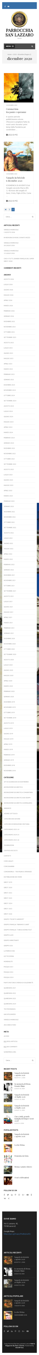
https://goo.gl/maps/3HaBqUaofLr (17, 1234)
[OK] (31, 1195)
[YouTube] (28, 1195)
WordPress (19, 1347)
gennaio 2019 (9, 760)
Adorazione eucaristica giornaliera (18, 803)
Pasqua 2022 (8, 972)
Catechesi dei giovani (12, 819)
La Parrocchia (9, 951)
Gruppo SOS (8, 946)
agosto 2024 (9, 406)
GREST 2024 (8, 903)
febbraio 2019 (9, 755)
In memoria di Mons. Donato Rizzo (17, 237)
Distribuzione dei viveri (13, 877)
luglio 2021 (8, 601)
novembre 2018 (10, 770)
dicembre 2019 (9, 702)
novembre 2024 (10, 390)
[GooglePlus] (23, 1195)
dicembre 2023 (9, 448)
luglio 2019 (8, 728)
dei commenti (10, 1047)
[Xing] (8, 1198)
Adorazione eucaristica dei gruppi (17, 798)
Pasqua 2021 (8, 967)
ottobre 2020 (9, 649)
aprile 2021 (8, 617)
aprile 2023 (8, 490)
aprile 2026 (8, 300)
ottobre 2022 (9, 522)
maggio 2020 (8, 675)
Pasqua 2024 (8, 977)
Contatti (7, 856)
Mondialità (8, 961)
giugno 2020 (8, 670)
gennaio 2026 (9, 316)
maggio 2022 (8, 549)
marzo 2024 (8, 432)
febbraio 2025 (9, 374)
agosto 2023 (9, 469)
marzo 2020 (8, 686)
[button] (10, 46)
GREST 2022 (8, 893)
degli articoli (10, 1041)
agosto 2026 (9, 279)
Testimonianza (9, 1009)
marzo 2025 (8, 369)
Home (9, 54)
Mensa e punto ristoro (23, 1167)
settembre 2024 (10, 401)
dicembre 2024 (9, 385)
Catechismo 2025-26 (11, 840)
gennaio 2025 (9, 379)
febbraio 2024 (9, 438)
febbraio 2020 (9, 691)
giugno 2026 (8, 290)
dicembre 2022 (9, 512)
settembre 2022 (10, 527)
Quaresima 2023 (10, 998)
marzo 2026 (8, 305)
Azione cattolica (10, 813)
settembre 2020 (10, 654)
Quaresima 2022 (10, 993)
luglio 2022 (8, 538)
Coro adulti (8, 861)
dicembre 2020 (9, 638)
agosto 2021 (9, 596)
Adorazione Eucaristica (13, 787)
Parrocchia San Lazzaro (19, 32)
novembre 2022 (10, 517)
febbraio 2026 (9, 311)
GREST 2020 (8, 887)
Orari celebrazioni (21, 1177)
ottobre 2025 (9, 332)
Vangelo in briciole (11, 1019)
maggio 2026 (8, 295)
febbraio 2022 (9, 564)
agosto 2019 (9, 723)
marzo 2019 (8, 749)
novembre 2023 (10, 453)
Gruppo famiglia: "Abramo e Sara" (16, 924)
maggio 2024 (8, 422)
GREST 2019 (8, 882)
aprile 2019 (8, 744)
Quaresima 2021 (10, 988)
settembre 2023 (10, 464)
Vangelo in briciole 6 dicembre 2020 (15, 179)
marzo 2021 (8, 623)
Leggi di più (13, 135)
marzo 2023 (8, 496)
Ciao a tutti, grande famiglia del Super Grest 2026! (24, 1118)
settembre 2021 (10, 591)
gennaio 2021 (9, 633)
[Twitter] (8, 1195)
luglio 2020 (8, 665)
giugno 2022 (8, 543)
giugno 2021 (8, 607)
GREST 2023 (8, 898)
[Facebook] (5, 6)
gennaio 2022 (9, 570)
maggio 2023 (8, 485)
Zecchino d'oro (10, 1025)
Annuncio (7, 808)
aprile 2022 (8, 554)
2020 (14, 54)
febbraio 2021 (9, 628)
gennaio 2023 (9, 506)
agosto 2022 (9, 533)
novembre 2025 (10, 327)
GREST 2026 (8, 914)
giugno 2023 (8, 480)
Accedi (6, 1036)
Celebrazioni (9, 845)
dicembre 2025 (9, 321)
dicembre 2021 (9, 575)
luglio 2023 (8, 475)
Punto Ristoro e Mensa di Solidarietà (18, 982)
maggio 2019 (8, 739)
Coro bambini (9, 866)
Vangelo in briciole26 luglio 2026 (21, 1096)
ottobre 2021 (9, 586)
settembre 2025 (10, 337)
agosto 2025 (9, 342)
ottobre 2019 (9, 712)
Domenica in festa (21, 1156)
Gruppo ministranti (11, 940)
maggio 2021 (8, 612)
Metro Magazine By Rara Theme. (20, 1344)
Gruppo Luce (8, 935)
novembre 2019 (10, 707)
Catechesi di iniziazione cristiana (16, 824)
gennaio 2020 (9, 697)
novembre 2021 (10, 580)
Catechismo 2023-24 (11, 829)
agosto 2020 (9, 660)
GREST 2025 (8, 909)
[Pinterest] (15, 1195)
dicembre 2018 (9, 765)
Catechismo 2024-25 (11, 835)
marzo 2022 (8, 559)
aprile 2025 (8, 364)
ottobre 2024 (9, 395)
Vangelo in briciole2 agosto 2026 (21, 1074)
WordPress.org (10, 1052)
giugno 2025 (8, 353)
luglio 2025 (8, 348)
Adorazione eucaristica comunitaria (18, 792)
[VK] (5, 1198)
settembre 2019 (10, 718)
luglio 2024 (8, 411)
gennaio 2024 (9, 443)
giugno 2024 (8, 416)
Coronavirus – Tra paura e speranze (18, 872)
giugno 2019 (8, 733)
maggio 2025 (8, 358)
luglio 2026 (8, 284)
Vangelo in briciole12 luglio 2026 (21, 1106)
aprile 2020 (8, 681)
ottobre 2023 (9, 459)
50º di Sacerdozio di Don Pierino (16, 782)
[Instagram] (19, 1195)
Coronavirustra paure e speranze (16, 110)
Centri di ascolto (11, 850)
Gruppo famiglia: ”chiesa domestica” (18, 930)
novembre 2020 (10, 644)
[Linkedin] (12, 1195)
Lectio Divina (9, 956)
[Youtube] (8, 6)
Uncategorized (10, 1014)
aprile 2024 (8, 427)
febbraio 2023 (9, 501)
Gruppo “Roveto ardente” (14, 919)
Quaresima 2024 (10, 1004)
